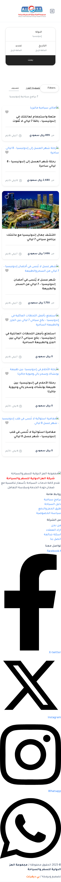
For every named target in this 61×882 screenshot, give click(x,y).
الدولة (38, 32)
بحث (30, 60)
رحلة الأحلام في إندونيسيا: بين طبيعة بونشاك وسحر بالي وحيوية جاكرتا (32, 387)
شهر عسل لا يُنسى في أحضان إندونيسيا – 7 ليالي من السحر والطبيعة (35, 284)
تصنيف (15, 88)
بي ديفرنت (33, 876)
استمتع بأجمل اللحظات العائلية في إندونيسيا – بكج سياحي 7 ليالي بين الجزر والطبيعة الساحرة (31, 338)
